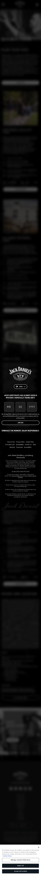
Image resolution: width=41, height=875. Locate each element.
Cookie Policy (30, 442)
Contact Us (28, 445)
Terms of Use (11, 442)
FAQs (34, 445)
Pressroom (19, 447)
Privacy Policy (20, 442)
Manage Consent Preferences (20, 860)
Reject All (20, 866)
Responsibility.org (17, 476)
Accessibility (27, 447)
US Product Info (10, 445)
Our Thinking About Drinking (27, 476)
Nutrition (12, 447)
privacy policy (20, 418)
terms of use (23, 414)
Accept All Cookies (20, 871)
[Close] (38, 847)
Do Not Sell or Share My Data (20, 471)
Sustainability (20, 445)
